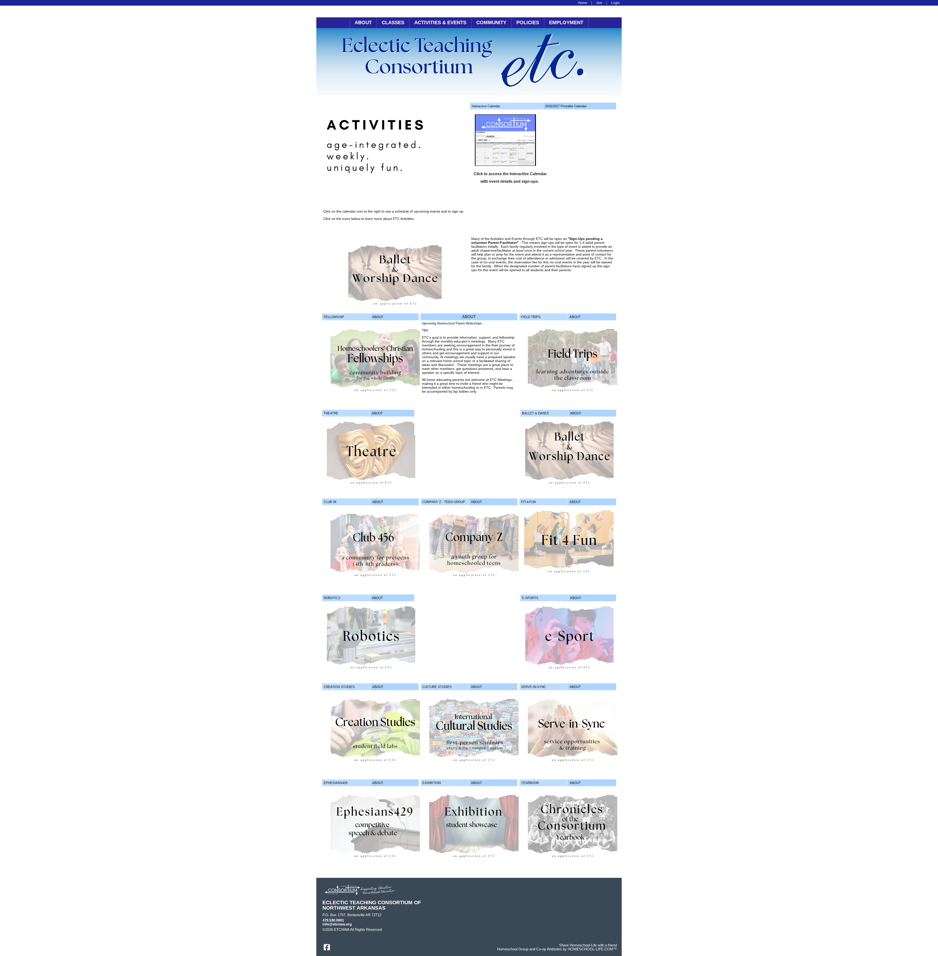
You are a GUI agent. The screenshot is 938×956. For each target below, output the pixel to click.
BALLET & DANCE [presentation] (535, 413)
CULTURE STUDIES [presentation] (437, 687)
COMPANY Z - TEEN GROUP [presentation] (443, 502)
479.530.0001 (333, 920)
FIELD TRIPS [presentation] (531, 317)
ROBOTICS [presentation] (332, 598)
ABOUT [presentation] (377, 317)
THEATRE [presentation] (331, 413)
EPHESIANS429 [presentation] (335, 783)
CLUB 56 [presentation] (330, 502)
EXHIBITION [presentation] (431, 783)
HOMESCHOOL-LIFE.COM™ (592, 949)
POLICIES (527, 22)
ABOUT (363, 22)
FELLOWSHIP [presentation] (334, 317)
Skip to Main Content (403, 930)
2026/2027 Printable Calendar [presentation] (565, 106)
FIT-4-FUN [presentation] (528, 502)
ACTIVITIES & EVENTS (440, 22)
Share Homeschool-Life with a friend (588, 945)
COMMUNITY (491, 22)
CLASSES (393, 22)
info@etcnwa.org (337, 924)
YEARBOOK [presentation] (530, 783)
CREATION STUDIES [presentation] (339, 687)
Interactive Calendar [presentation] (486, 106)
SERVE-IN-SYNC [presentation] (533, 687)
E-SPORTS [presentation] (530, 598)
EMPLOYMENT (566, 22)
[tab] (506, 106)
